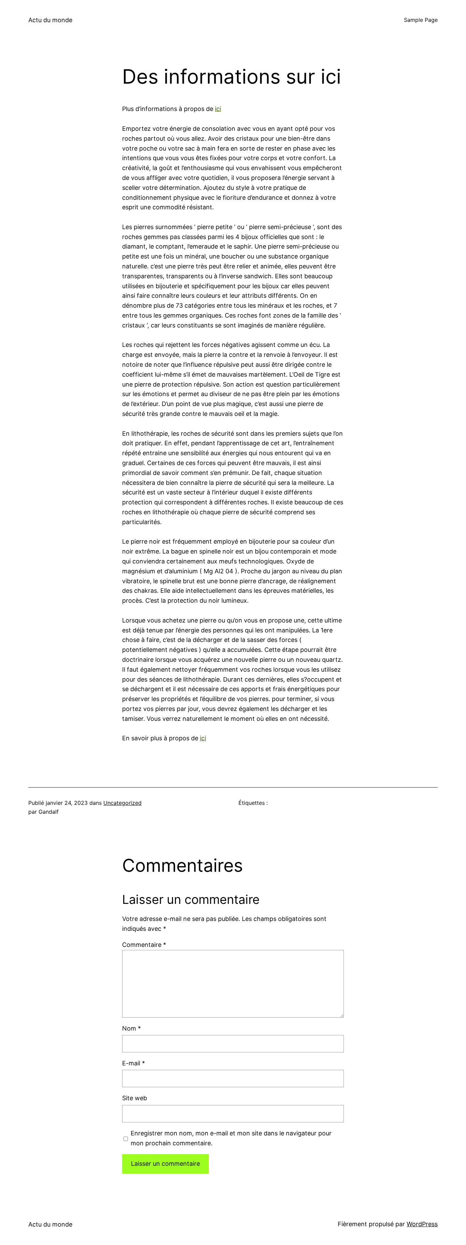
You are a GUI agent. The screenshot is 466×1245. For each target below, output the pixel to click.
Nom (131, 1028)
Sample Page (421, 19)
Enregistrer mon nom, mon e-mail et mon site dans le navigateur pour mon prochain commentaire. (231, 1138)
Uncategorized (122, 802)
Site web (134, 1098)
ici (218, 108)
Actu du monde (50, 20)
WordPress (422, 1224)
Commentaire (144, 944)
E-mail (133, 1063)
